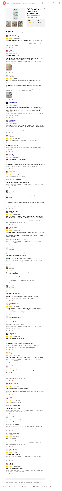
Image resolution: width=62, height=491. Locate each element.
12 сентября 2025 (17, 419)
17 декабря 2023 (16, 270)
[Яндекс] (4, 3)
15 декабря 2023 (16, 306)
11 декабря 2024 (16, 194)
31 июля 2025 (16, 157)
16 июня (15, 53)
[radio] (7, 47)
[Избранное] (54, 3)
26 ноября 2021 (16, 368)
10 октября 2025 (16, 466)
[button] (8, 24)
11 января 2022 (16, 355)
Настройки (36, 486)
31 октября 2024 (16, 214)
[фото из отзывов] (9, 67)
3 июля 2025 (16, 174)
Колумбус (8, 486)
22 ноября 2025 (16, 138)
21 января (15, 105)
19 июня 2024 (16, 251)
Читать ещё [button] (14, 87)
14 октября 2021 (16, 400)
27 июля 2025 (16, 436)
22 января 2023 (16, 336)
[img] (9, 38)
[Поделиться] (44, 8)
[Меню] (59, 3)
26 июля (15, 452)
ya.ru (45, 486)
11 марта (15, 78)
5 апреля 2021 (16, 386)
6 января (15, 123)
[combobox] (22, 3)
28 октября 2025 (16, 38)
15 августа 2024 (16, 230)
